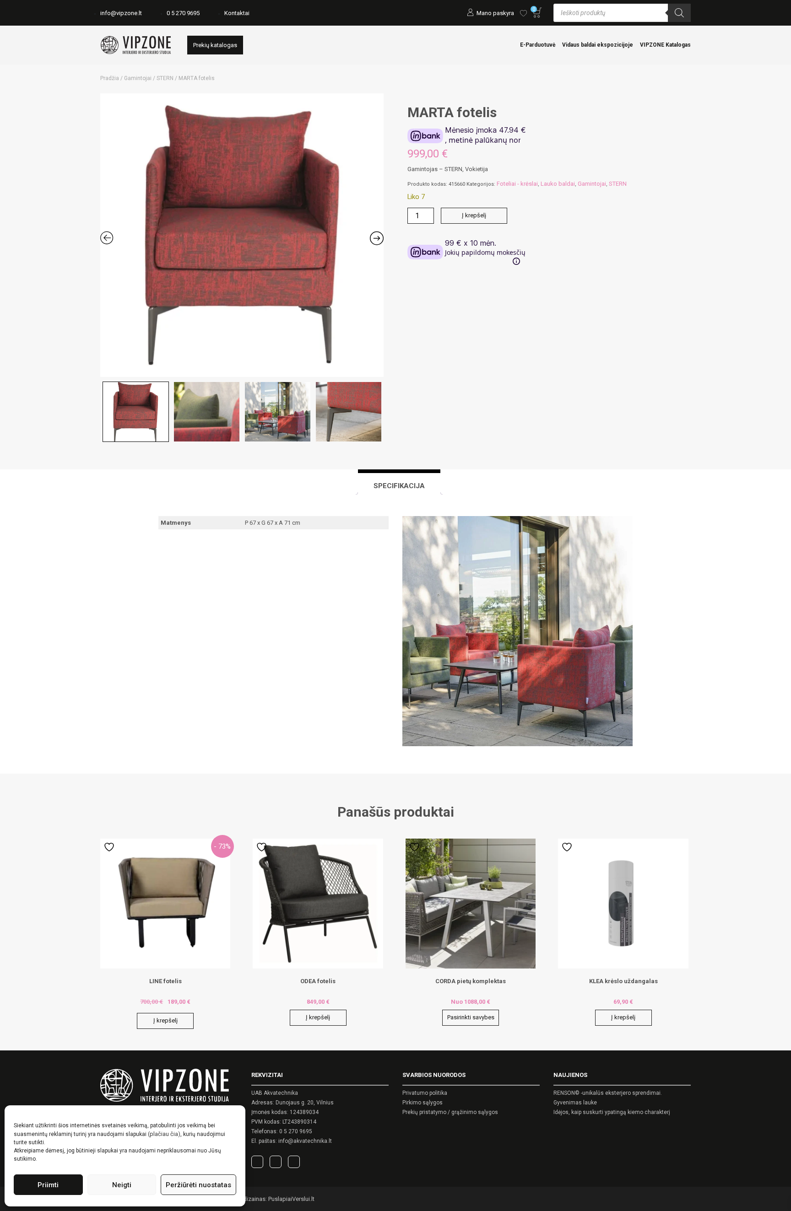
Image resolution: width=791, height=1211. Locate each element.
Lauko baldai (558, 183)
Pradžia (109, 78)
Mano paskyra (495, 13)
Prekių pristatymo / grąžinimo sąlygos (450, 1112)
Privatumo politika (424, 1093)
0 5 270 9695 (183, 13)
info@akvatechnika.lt (305, 1141)
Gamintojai (138, 78)
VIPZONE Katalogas (665, 45)
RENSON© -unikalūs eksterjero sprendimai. (607, 1093)
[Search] (679, 13)
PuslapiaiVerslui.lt (291, 1198)
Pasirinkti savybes (470, 1017)
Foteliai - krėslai (517, 183)
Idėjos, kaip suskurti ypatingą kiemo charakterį (611, 1112)
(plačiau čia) (164, 1133)
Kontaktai (236, 13)
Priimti (48, 1185)
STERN (165, 78)
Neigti (121, 1185)
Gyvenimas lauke (575, 1102)
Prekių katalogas (215, 45)
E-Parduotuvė (537, 45)
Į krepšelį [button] (165, 1020)
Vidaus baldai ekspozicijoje (597, 45)
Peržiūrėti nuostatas (198, 1185)
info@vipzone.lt (121, 13)
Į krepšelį (474, 215)
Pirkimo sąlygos (422, 1102)
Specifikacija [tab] (399, 486)
